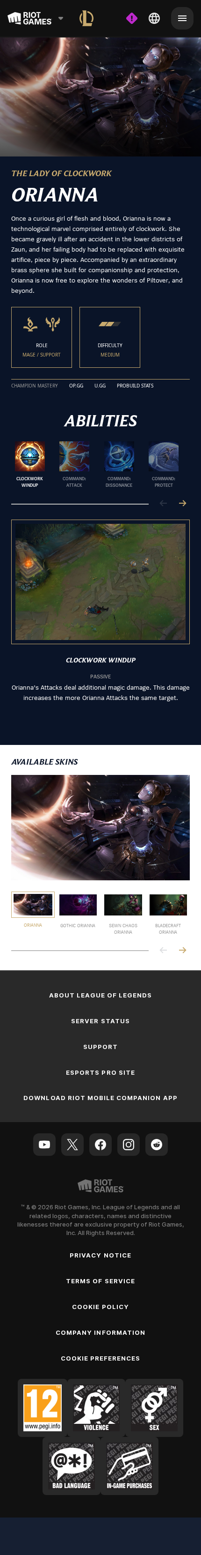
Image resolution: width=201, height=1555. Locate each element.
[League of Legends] (86, 18)
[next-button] (182, 504)
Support (100, 1046)
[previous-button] (163, 504)
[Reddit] (156, 1144)
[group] (96, 465)
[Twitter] (72, 1144)
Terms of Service (100, 1281)
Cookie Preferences (101, 1358)
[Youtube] (44, 1144)
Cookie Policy (100, 1306)
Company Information (100, 1332)
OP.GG (76, 386)
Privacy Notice (100, 1255)
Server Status (100, 1021)
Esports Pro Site (100, 1072)
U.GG (100, 386)
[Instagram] (128, 1144)
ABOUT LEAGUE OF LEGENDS (100, 995)
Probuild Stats (135, 386)
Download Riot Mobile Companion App (100, 1097)
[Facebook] (100, 1144)
